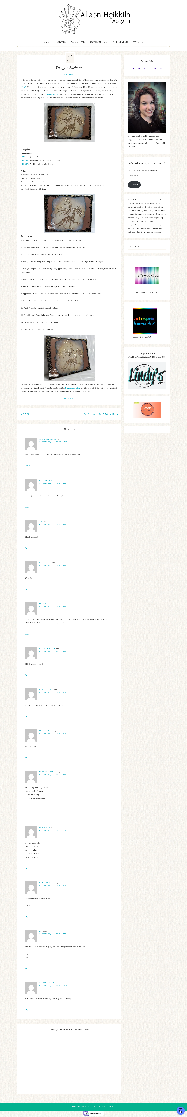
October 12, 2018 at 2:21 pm (52, 483)
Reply (27, 466)
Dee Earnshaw (46, 480)
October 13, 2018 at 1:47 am (52, 692)
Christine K (45, 562)
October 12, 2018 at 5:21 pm (52, 651)
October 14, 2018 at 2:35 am (52, 830)
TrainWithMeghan (48, 439)
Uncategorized (69, 74)
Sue (41, 931)
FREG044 (25, 160)
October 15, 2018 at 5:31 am (52, 885)
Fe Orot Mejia (46, 731)
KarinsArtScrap (47, 883)
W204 (23, 157)
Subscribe (134, 185)
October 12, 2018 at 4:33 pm (52, 565)
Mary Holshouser (48, 772)
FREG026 (25, 164)
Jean (41, 521)
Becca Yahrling (47, 648)
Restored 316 (110, 1106)
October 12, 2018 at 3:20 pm (52, 524)
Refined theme (94, 1106)
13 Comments (69, 398)
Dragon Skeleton (53, 94)
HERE (23, 87)
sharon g (43, 604)
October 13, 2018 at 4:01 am (52, 733)
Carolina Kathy (47, 983)
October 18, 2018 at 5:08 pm (52, 934)
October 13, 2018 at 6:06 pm (52, 775)
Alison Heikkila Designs (93, 19)
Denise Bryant (46, 689)
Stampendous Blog (72, 388)
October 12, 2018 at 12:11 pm (53, 442)
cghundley (44, 827)
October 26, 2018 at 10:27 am (53, 986)
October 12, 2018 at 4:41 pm (52, 606)
